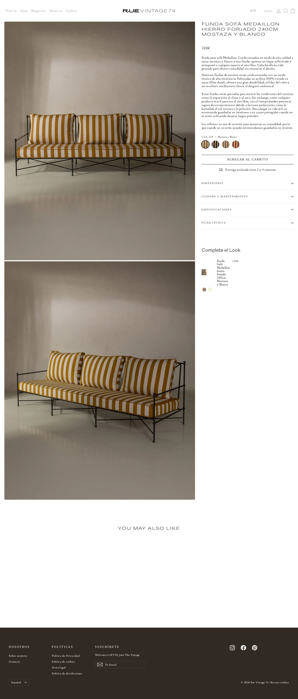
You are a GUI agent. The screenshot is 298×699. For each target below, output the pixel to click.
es (265, 11)
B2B (253, 11)
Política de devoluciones (67, 673)
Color (219, 136)
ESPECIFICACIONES (217, 209)
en (270, 11)
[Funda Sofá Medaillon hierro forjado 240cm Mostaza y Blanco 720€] (209, 272)
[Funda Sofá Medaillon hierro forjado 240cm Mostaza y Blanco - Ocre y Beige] (18, 614)
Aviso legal (59, 667)
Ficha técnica (214, 222)
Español (16, 682)
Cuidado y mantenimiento (225, 196)
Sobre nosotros (18, 655)
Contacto (14, 661)
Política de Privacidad (66, 655)
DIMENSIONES (213, 183)
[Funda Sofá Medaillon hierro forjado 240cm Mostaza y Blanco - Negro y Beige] (210, 289)
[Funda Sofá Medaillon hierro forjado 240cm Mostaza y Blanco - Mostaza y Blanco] (204, 289)
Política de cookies (63, 661)
